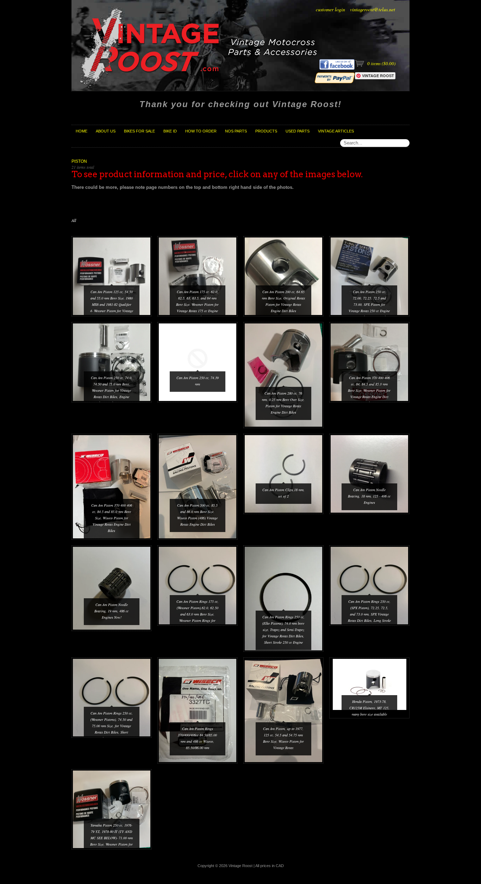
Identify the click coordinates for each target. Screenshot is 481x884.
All (73, 220)
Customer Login (330, 9)
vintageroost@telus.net (372, 9)
